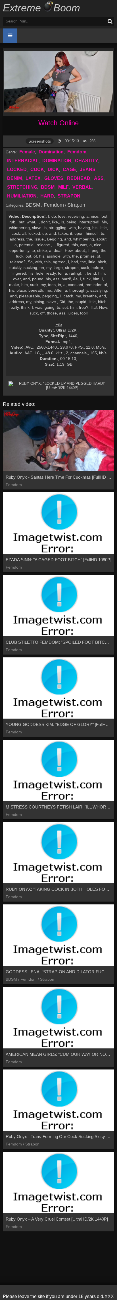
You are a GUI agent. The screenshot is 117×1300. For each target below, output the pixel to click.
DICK (53, 169)
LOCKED (17, 169)
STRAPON (69, 196)
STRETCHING (22, 187)
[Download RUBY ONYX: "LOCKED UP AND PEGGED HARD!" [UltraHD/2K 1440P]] (60, 385)
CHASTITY (86, 160)
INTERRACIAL (23, 160)
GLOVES (53, 178)
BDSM (48, 187)
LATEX (33, 178)
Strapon (76, 205)
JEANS (87, 169)
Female (27, 151)
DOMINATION (56, 160)
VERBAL (82, 187)
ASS (99, 178)
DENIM (14, 178)
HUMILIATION (22, 196)
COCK (37, 169)
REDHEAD (78, 178)
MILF (63, 187)
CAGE (69, 169)
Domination (51, 151)
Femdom (76, 151)
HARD (47, 196)
